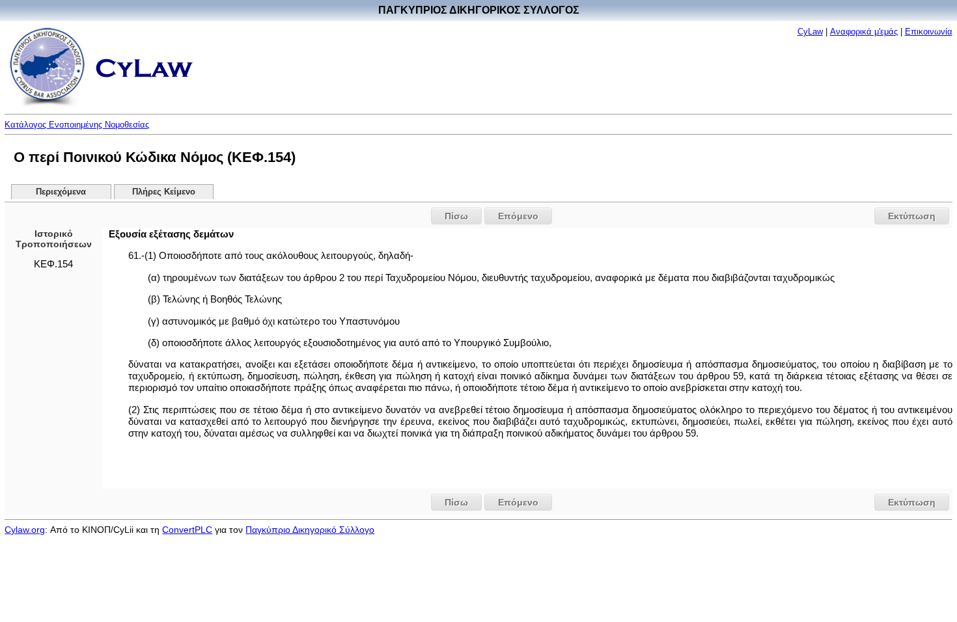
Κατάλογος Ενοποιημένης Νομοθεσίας (77, 124)
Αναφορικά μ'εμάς (864, 31)
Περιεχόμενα (61, 191)
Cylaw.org (25, 529)
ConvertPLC (187, 529)
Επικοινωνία (928, 31)
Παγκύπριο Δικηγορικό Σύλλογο (309, 529)
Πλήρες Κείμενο (163, 191)
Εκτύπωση (912, 216)
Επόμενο (518, 216)
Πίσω (456, 216)
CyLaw (810, 31)
